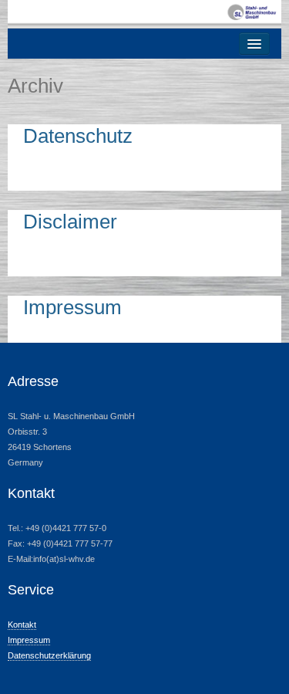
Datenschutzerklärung (49, 655)
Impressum (72, 307)
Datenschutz (78, 135)
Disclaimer (70, 221)
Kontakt (22, 624)
